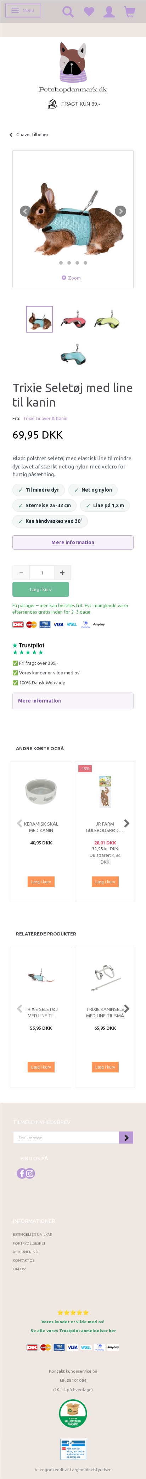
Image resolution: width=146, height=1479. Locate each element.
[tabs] (68, 11)
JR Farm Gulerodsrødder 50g (105, 830)
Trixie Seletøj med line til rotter (41, 1016)
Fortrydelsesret (29, 1243)
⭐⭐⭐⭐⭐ (73, 1312)
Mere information (72, 542)
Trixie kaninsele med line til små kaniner (105, 1016)
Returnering (25, 1252)
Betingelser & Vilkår (32, 1234)
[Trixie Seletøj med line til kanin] (73, 211)
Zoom (74, 277)
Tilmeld (126, 1137)
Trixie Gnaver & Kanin (45, 418)
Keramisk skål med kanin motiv (41, 830)
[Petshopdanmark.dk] (73, 67)
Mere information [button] (39, 701)
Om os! (19, 1269)
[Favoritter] (89, 11)
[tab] (73, 701)
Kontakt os (23, 1260)
